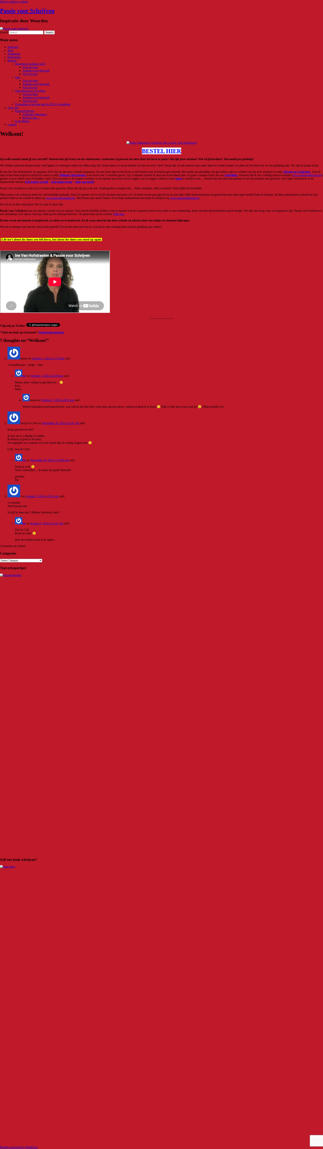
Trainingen (13, 53)
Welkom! (12, 47)
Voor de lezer (30, 67)
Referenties (14, 57)
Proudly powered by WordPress (19, 1147)
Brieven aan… (31, 117)
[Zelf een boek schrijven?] (161, 866)
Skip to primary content (14, 1)
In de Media (22, 121)
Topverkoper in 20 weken (30, 90)
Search (4, 32)
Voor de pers (29, 74)
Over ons (12, 107)
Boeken (12, 60)
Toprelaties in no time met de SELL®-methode (42, 104)
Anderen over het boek (36, 70)
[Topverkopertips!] (161, 575)
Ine (24, 375)
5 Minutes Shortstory (34, 114)
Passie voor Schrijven (27, 10)
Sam (17, 77)
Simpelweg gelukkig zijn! (30, 63)
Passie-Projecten (24, 111)
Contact (12, 124)
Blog (10, 50)
